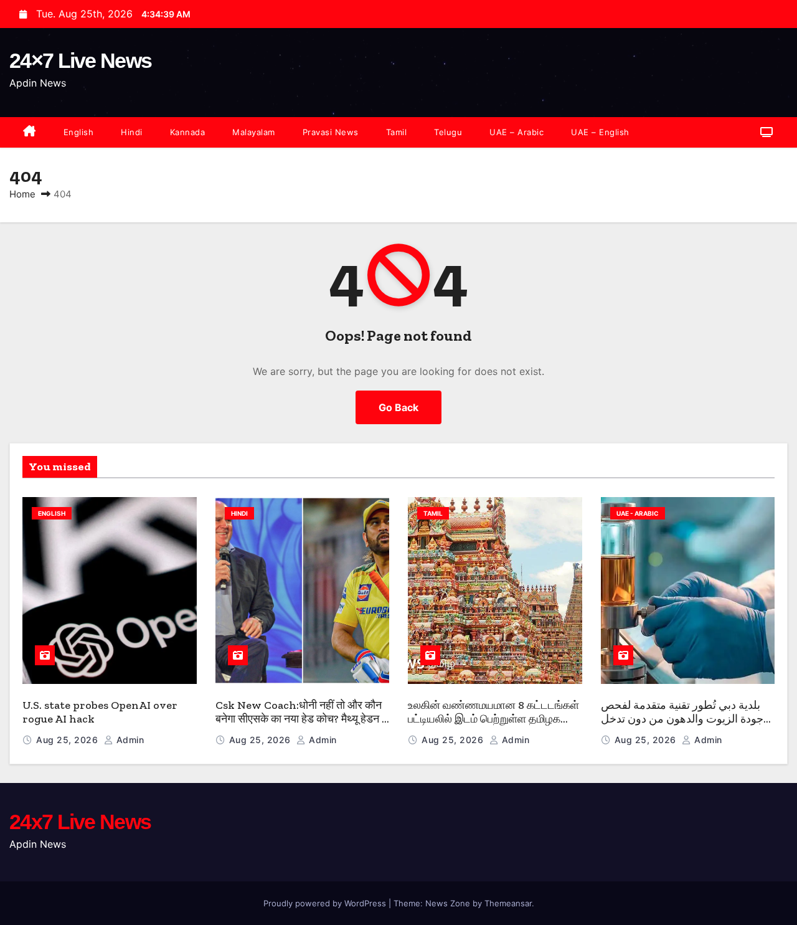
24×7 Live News (80, 60)
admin (128, 739)
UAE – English (600, 132)
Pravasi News (331, 132)
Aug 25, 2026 (68, 739)
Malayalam (253, 132)
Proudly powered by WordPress (326, 903)
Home (22, 194)
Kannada (187, 132)
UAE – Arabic (516, 132)
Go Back (398, 407)
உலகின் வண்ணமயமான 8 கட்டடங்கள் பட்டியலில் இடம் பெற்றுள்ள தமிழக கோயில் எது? (493, 719)
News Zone (447, 903)
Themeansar (508, 903)
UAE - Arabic (637, 513)
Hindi (132, 132)
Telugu (448, 132)
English (79, 132)
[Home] (29, 132)
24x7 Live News (80, 821)
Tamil (396, 132)
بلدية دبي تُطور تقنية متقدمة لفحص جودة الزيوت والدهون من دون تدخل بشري (682, 719)
